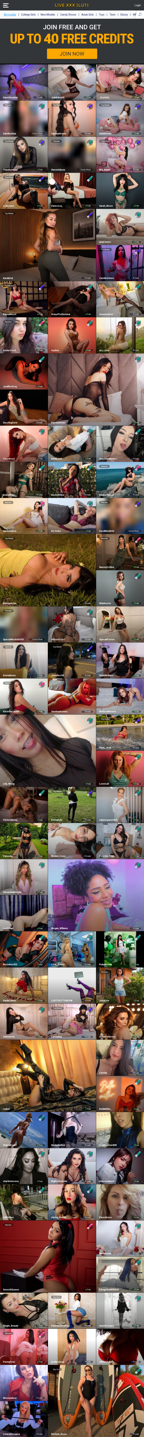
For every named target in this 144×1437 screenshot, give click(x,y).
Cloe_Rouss (57, 964)
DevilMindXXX (106, 531)
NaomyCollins (106, 567)
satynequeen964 (108, 820)
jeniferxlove (57, 1362)
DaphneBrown (58, 133)
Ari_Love (104, 350)
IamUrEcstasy (106, 1325)
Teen (113, 14)
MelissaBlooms (107, 711)
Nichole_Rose (58, 1434)
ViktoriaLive (105, 1362)
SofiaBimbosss (107, 1036)
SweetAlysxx (58, 169)
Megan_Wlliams (59, 928)
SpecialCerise (107, 639)
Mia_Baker (104, 169)
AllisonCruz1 (58, 639)
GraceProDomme (60, 314)
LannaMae (56, 1036)
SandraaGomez (59, 711)
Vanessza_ (57, 206)
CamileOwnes (106, 278)
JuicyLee (104, 1000)
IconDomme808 (108, 1145)
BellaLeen (56, 459)
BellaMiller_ (105, 1109)
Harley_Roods (58, 1217)
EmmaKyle (56, 820)
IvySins (55, 350)
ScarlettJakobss (108, 459)
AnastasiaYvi (106, 314)
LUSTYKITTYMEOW (61, 1000)
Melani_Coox (58, 856)
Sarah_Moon (106, 206)
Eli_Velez (56, 531)
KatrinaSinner (58, 422)
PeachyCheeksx (60, 1325)
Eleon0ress (105, 1217)
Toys (101, 14)
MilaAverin (105, 603)
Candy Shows (68, 14)
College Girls (28, 14)
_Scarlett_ (104, 97)
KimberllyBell (106, 495)
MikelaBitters (106, 675)
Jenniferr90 (57, 675)
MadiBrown (105, 1253)
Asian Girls (87, 14)
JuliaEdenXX (57, 97)
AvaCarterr (105, 242)
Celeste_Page (107, 856)
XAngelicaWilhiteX (109, 1289)
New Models (48, 14)
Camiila (103, 1073)
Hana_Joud (105, 747)
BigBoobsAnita (59, 1181)
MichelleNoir (58, 1145)
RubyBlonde (105, 964)
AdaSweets (105, 133)
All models (10, 14)
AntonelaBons (107, 1181)
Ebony (124, 14)
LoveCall (104, 784)
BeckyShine (57, 495)
